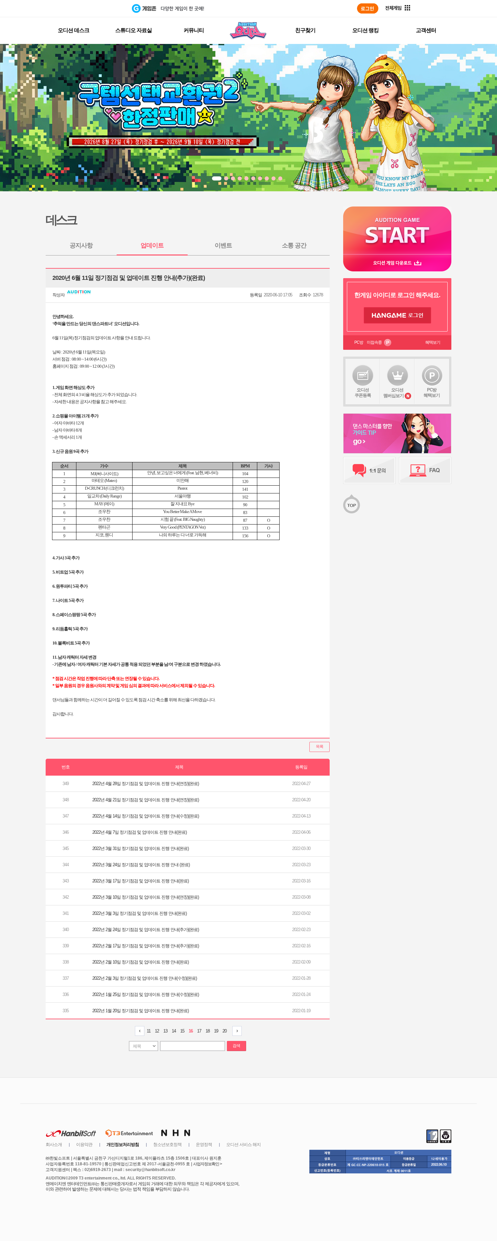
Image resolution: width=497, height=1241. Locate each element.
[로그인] (367, 8)
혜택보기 (432, 342)
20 (224, 1030)
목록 (319, 746)
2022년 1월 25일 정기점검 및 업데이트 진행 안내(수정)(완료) (145, 994)
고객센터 (426, 30)
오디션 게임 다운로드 (397, 262)
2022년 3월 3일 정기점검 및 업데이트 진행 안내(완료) (139, 913)
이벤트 (223, 245)
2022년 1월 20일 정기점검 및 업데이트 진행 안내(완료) (140, 1010)
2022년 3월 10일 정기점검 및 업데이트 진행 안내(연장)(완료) (145, 897)
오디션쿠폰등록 (363, 392)
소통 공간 (294, 245)
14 (174, 1030)
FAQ (425, 470)
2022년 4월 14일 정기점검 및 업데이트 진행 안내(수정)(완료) (145, 816)
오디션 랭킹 (365, 30)
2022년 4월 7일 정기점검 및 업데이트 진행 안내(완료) (139, 832)
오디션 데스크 (73, 30)
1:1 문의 (369, 470)
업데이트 (152, 245)
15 (182, 1030)
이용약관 (84, 1144)
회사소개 (54, 1144)
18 (208, 1030)
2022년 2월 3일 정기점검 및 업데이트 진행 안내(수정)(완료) (144, 978)
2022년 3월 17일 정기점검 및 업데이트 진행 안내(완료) (140, 880)
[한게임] (104, 8)
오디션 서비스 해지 (243, 1144)
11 (148, 1030)
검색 (236, 1045)
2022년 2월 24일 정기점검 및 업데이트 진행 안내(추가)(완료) (145, 929)
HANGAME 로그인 (397, 315)
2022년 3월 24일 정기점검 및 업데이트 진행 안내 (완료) (141, 864)
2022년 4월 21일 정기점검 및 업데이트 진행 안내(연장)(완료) (145, 799)
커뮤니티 (194, 30)
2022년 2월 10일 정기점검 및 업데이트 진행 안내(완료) (140, 962)
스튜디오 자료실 (133, 30)
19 (216, 1030)
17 (199, 1030)
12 (157, 1030)
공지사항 (81, 245)
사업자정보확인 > (207, 1164)
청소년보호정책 (167, 1144)
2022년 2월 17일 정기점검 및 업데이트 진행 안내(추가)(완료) (145, 945)
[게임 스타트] (397, 230)
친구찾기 (305, 30)
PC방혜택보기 (432, 392)
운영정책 (204, 1144)
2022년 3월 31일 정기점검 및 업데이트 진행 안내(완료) (140, 848)
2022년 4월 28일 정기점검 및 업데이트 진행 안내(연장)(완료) (145, 783)
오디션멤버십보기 (393, 392)
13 (165, 1030)
